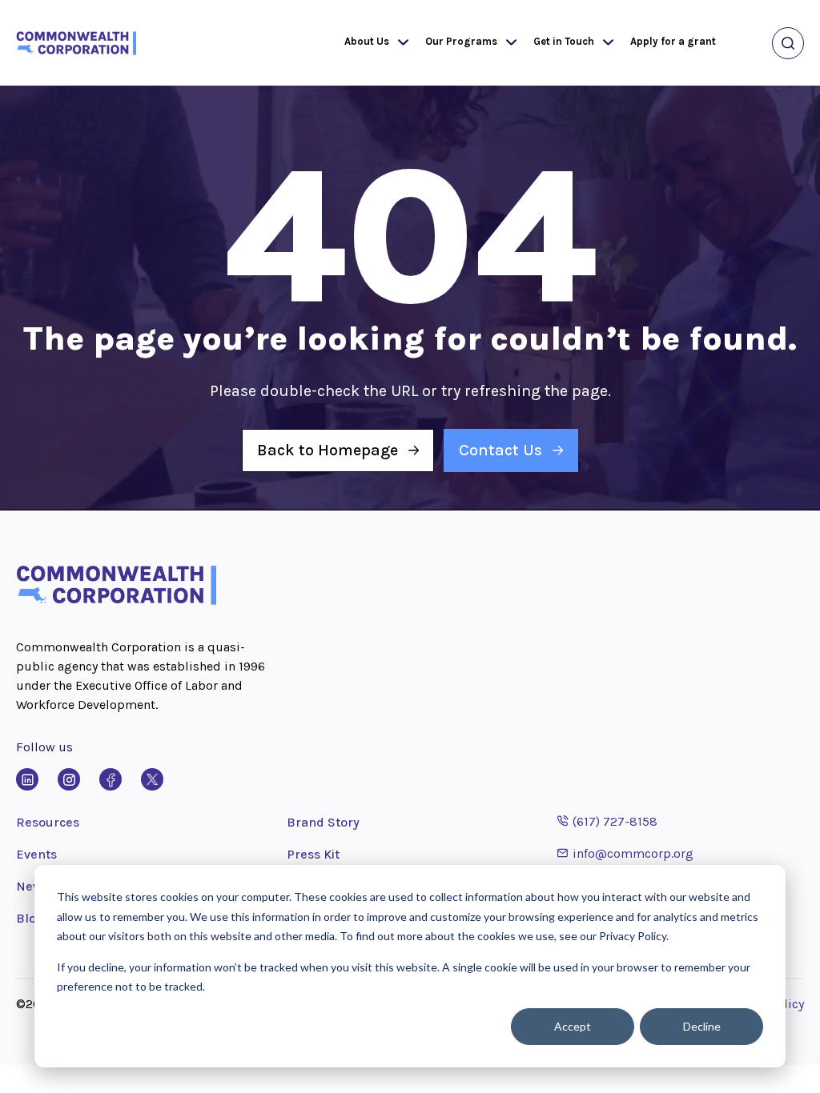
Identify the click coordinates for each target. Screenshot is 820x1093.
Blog (30, 918)
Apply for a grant (673, 41)
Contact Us (500, 450)
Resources (47, 822)
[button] (399, 43)
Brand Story (323, 822)
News (32, 886)
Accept (572, 1026)
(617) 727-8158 (607, 821)
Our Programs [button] (461, 41)
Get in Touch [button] (563, 41)
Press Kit (313, 854)
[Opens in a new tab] (27, 779)
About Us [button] (366, 41)
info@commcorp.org (625, 853)
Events (36, 854)
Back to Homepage (327, 450)
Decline (702, 1026)
